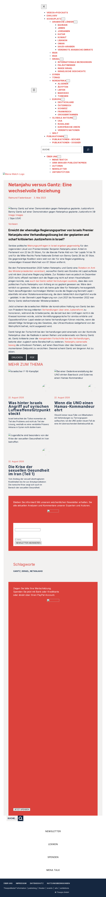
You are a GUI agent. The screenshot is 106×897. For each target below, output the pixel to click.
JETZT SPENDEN (21, 809)
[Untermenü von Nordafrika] (68, 80)
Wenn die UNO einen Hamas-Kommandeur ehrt (74, 406)
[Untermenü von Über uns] (59, 156)
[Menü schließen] (44, 6)
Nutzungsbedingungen (58, 883)
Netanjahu (36, 571)
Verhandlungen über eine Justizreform (62, 309)
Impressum (21, 883)
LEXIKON (53, 844)
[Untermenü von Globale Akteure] (75, 117)
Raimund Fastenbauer (19, 197)
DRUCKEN (17, 357)
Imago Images (15, 215)
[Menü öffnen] (34, 90)
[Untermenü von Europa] (63, 99)
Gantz (17, 571)
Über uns (8, 883)
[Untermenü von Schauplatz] (63, 18)
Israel (25, 571)
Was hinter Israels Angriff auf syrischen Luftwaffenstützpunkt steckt (29, 408)
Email (17, 536)
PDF (32, 357)
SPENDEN (53, 857)
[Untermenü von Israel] (61, 59)
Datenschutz (36, 883)
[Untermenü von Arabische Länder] (75, 21)
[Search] (88, 149)
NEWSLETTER (53, 831)
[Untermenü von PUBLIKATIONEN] (66, 136)
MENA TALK (53, 870)
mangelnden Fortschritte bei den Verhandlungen (64, 338)
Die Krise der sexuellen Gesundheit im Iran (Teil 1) (28, 470)
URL (17, 526)
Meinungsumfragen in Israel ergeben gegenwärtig (53, 245)
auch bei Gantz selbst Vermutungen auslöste (53, 281)
